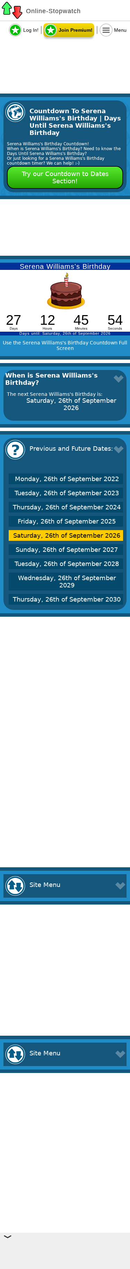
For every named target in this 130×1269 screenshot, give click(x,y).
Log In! (30, 30)
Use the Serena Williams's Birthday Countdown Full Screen (65, 345)
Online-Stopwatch (53, 11)
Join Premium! (76, 30)
